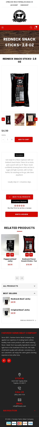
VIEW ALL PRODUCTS (28, 320)
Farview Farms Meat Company (19, 332)
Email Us (30, 2)
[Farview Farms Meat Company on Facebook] (4, 360)
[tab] (19, 155)
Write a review (21, 214)
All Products (10, 286)
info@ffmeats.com (19, 406)
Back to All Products (21, 197)
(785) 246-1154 (19, 395)
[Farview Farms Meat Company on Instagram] (9, 360)
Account (14, 5)
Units (4, 135)
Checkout (24, 5)
